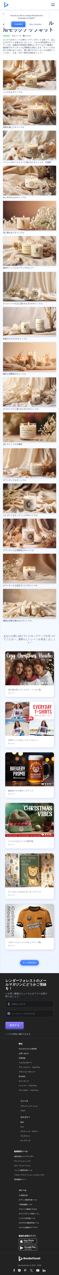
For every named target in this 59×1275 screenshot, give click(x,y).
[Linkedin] (44, 1270)
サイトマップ (24, 1081)
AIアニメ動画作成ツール (28, 1200)
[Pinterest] (25, 1270)
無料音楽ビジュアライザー (24, 1156)
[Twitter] (31, 1270)
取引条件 (22, 1076)
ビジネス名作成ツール (27, 1218)
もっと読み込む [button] (29, 962)
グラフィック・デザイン (29, 1131)
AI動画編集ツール (25, 1204)
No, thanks (36, 24)
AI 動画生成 (23, 1195)
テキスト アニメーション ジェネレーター (29, 1175)
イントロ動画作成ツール (23, 1170)
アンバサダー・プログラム (29, 1090)
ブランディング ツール (28, 1106)
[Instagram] (19, 1270)
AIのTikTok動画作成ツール (29, 1223)
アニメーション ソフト (22, 1161)
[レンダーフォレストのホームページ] (6, 5)
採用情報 (22, 1058)
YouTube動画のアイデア (28, 1227)
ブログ (22, 1111)
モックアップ (25, 1140)
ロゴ (22, 1127)
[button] (42, 683)
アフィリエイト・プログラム (29, 1067)
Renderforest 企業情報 (28, 1049)
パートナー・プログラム (28, 1086)
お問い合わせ (24, 1053)
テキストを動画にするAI (28, 1209)
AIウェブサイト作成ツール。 (29, 1214)
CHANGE (18, 24)
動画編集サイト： (20, 1179)
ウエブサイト (25, 1136)
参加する (14, 1025)
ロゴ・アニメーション (22, 1166)
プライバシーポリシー (27, 1072)
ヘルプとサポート (25, 1063)
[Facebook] (14, 1270)
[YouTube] (37, 1270)
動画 (22, 1122)
